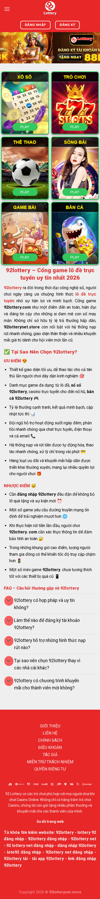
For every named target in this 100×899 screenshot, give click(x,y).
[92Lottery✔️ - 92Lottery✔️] (50, 9)
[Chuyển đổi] (9, 600)
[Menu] (7, 9)
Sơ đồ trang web (50, 821)
